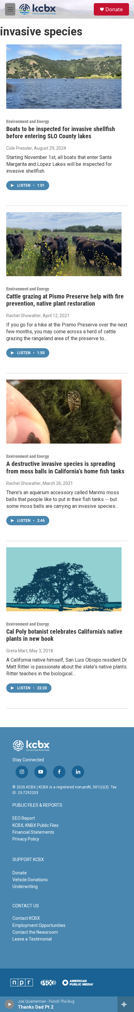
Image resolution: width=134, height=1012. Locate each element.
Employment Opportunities (38, 925)
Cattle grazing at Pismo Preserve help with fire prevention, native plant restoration (65, 300)
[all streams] (125, 1004)
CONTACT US (25, 906)
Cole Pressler (19, 148)
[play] (9, 1004)
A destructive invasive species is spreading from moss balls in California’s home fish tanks (65, 467)
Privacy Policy (25, 838)
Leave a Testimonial (32, 939)
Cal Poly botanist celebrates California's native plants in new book (64, 635)
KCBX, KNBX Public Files (35, 825)
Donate (114, 9)
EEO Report (23, 818)
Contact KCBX (26, 918)
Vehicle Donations (30, 879)
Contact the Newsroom (35, 932)
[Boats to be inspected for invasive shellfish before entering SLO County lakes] (64, 76)
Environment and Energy (27, 121)
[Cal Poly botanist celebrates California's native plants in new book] (64, 579)
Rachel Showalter (23, 315)
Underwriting (25, 886)
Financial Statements (33, 832)
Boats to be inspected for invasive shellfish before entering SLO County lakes (60, 132)
